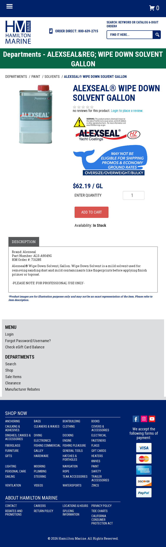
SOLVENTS (53, 77)
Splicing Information (71, 512)
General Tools (73, 450)
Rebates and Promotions (13, 512)
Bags (37, 421)
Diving (38, 435)
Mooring (39, 466)
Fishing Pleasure (74, 445)
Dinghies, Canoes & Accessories (18, 437)
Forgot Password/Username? (28, 340)
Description (24, 241)
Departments (16, 77)
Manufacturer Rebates (22, 389)
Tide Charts (99, 511)
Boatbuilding (71, 421)
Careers (40, 506)
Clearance (13, 383)
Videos (38, 485)
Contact (11, 506)
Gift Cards (98, 450)
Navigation (70, 466)
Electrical (98, 435)
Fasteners (98, 440)
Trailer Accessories (100, 478)
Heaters (97, 456)
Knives (95, 461)
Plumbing (40, 471)
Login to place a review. (127, 111)
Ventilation (13, 485)
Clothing (69, 426)
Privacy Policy (101, 506)
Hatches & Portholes (70, 457)
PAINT (36, 77)
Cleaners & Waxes (46, 426)
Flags (95, 445)
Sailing (10, 476)
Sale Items (13, 376)
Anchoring (12, 421)
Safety (96, 471)
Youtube (152, 419)
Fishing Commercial (47, 445)
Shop (9, 370)
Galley (38, 450)
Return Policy (43, 511)
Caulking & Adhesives (12, 428)
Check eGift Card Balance (25, 347)
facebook (136, 419)
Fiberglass (12, 445)
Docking (68, 435)
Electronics (42, 440)
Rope (66, 471)
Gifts (8, 456)
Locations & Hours (75, 506)
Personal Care (15, 471)
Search (10, 364)
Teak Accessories (75, 476)
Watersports (72, 485)
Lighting (10, 466)
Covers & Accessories (100, 428)
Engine (67, 440)
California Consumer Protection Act (102, 519)
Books (95, 421)
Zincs (95, 485)
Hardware (41, 456)
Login (9, 334)
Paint (95, 466)
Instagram (144, 419)
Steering (40, 476)
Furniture (12, 450)
